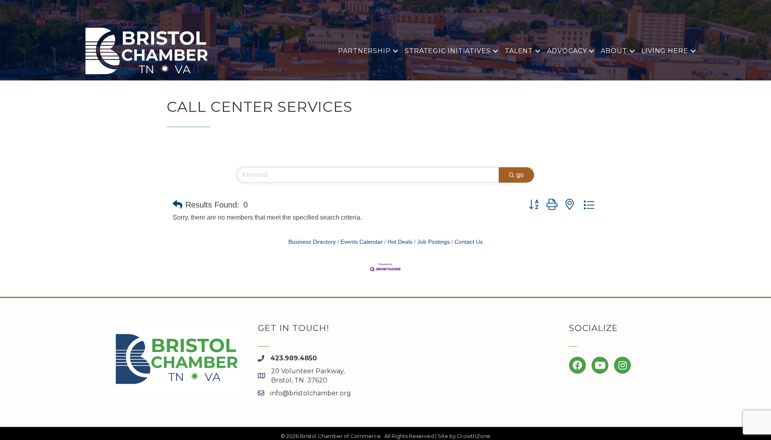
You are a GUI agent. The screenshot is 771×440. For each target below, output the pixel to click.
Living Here (664, 51)
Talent (519, 51)
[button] (177, 204)
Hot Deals (400, 242)
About (614, 51)
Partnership (364, 51)
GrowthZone (473, 436)
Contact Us (469, 242)
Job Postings (433, 242)
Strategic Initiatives (448, 51)
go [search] (520, 174)
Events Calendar (362, 242)
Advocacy (567, 51)
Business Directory (312, 242)
